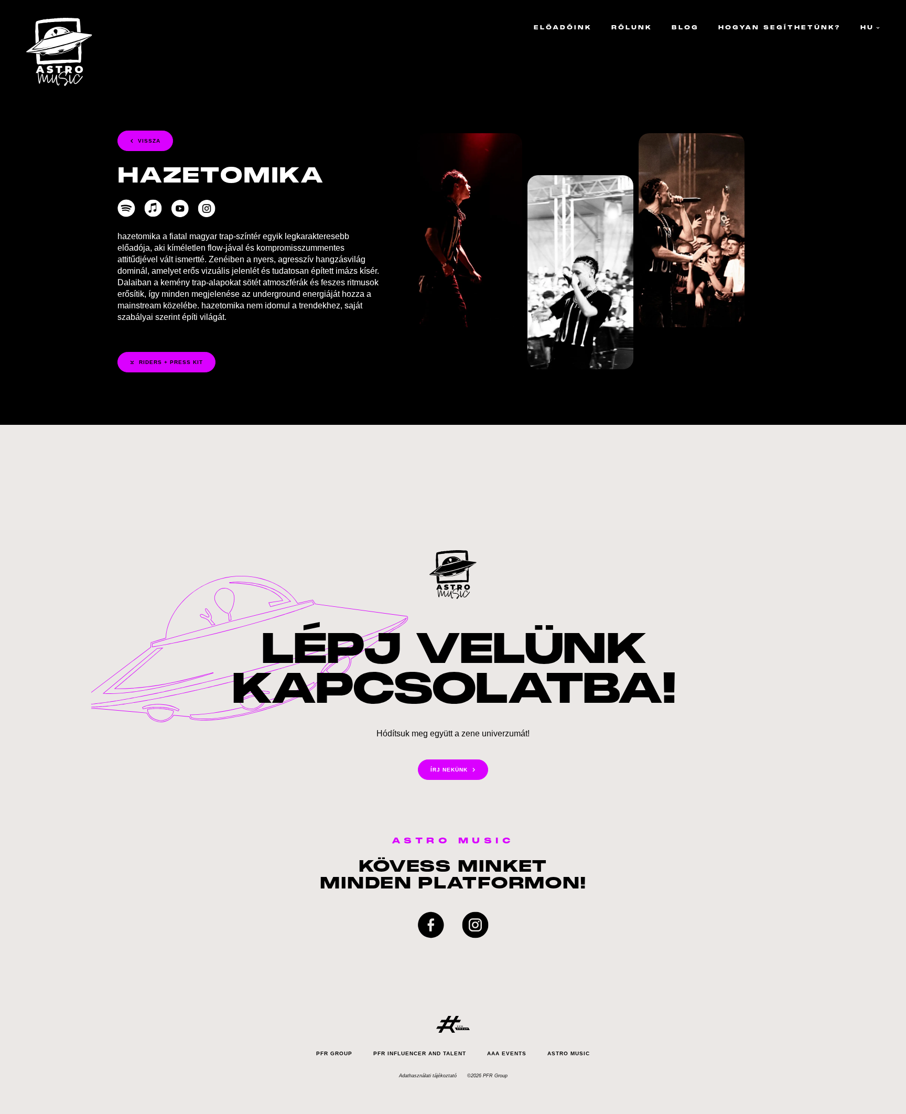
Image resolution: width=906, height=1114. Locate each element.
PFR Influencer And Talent (419, 1053)
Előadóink (563, 27)
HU (867, 27)
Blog (685, 27)
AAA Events (506, 1053)
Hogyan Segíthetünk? (779, 27)
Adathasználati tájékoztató (428, 1075)
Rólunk (631, 27)
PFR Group (334, 1053)
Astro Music (568, 1053)
